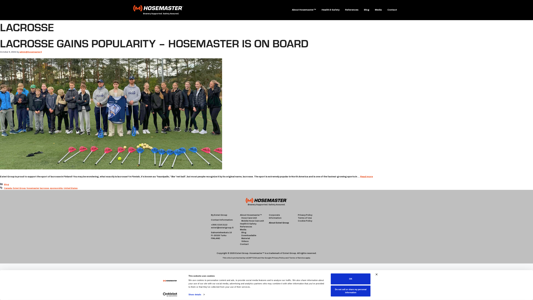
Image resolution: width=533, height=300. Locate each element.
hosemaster (33, 188)
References (351, 9)
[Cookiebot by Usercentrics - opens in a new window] (170, 294)
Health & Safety (331, 9)
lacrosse (44, 188)
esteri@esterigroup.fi (222, 228)
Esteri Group (19, 188)
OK (350, 279)
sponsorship (56, 188)
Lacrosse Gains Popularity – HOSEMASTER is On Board (154, 42)
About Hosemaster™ (304, 9)
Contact (392, 9)
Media (378, 9)
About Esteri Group (279, 223)
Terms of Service (297, 258)
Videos (245, 241)
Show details (194, 294)
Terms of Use (305, 218)
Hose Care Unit (249, 218)
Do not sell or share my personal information (350, 291)
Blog (366, 9)
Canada (8, 188)
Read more (366, 176)
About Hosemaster (250, 215)
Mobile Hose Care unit (252, 221)
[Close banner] (377, 274)
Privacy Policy (305, 215)
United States (71, 188)
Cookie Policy (305, 221)
